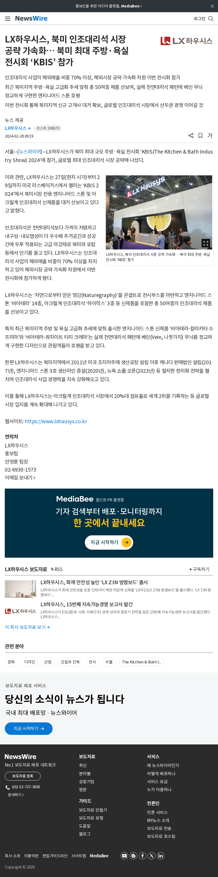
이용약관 (31, 855)
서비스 (153, 757)
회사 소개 (12, 855)
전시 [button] (92, 661)
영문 (83, 789)
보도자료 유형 (91, 818)
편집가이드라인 (55, 855)
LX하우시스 (17, 128)
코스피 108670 (47, 128)
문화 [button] (11, 661)
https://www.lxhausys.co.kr (56, 421)
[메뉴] (7, 18)
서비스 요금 (157, 781)
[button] (191, 136)
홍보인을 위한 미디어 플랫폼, (109, 6)
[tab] (111, 756)
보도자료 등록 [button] (22, 776)
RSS (58, 569)
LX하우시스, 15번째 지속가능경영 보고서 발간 (86, 604)
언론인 (153, 803)
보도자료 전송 (159, 828)
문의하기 (15, 795)
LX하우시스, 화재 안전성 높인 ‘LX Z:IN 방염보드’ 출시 (94, 582)
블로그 (85, 834)
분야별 (85, 773)
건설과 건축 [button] (70, 661)
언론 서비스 (157, 812)
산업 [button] (47, 661)
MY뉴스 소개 (158, 820)
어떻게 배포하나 (161, 773)
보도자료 (87, 757)
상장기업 (86, 781)
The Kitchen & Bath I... (141, 661)
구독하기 (201, 569)
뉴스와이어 (30, 152)
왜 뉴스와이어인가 (163, 765)
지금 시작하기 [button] (26, 728)
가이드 (85, 801)
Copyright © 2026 (20, 867)
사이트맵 (79, 855)
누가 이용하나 (159, 789)
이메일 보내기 (20, 477)
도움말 (85, 826)
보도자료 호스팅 (161, 836)
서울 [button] (108, 661)
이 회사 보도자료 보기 (27, 627)
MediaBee (99, 855)
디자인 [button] (29, 661)
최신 (83, 765)
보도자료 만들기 (93, 810)
